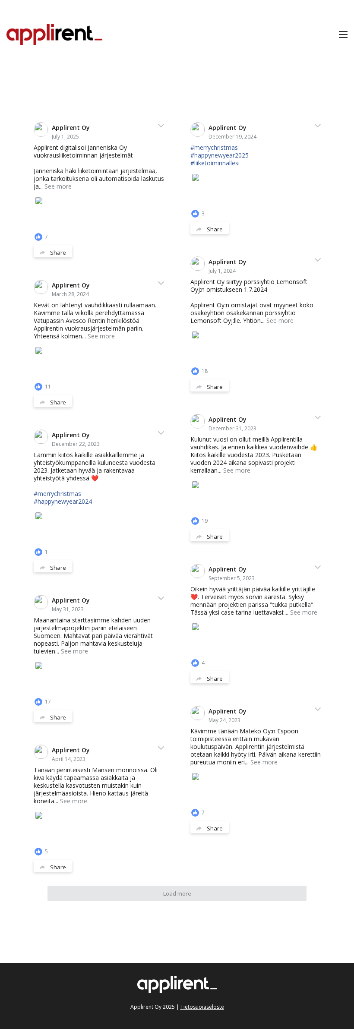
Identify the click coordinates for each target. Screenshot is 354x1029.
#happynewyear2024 (63, 501)
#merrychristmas (214, 147)
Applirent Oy (71, 127)
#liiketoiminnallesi (215, 163)
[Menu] (343, 34)
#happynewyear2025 (219, 155)
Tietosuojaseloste (202, 1006)
